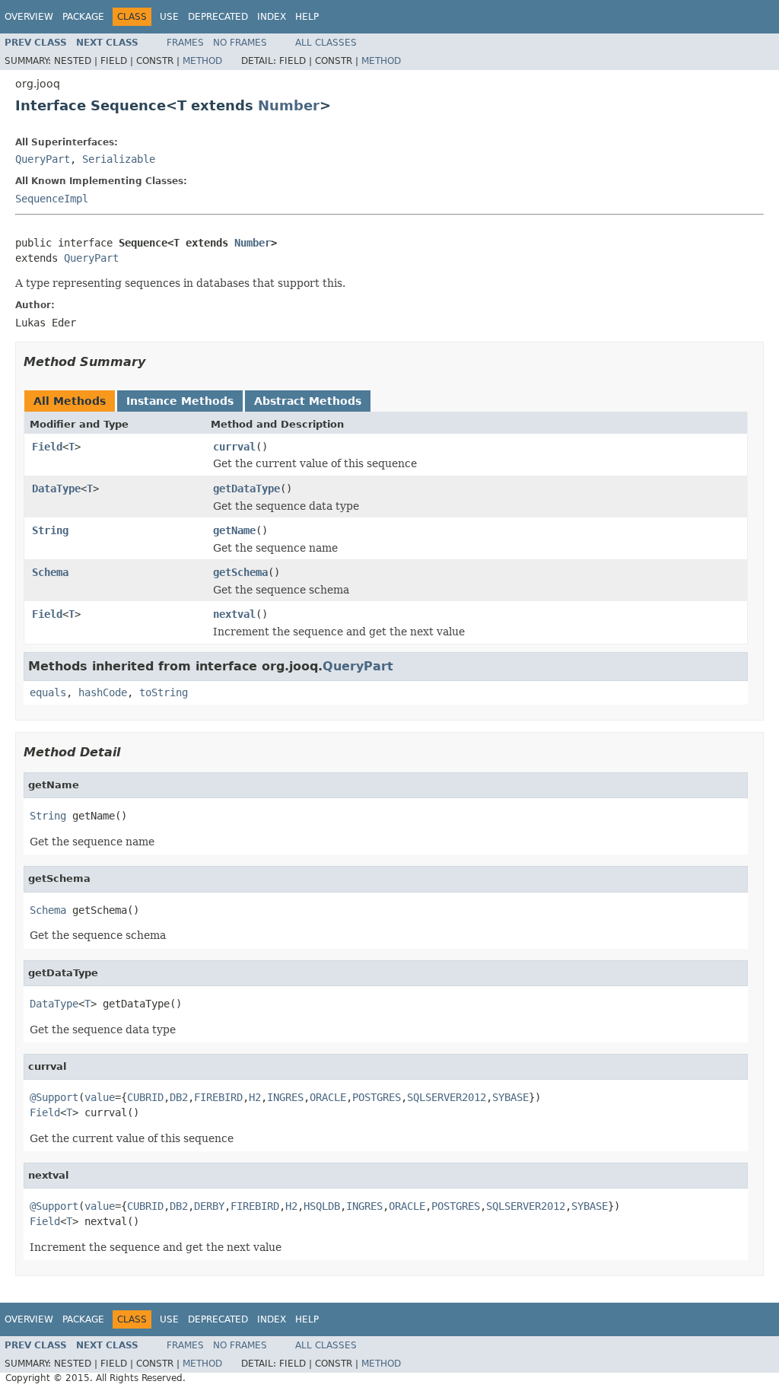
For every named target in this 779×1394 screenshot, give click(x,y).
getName (234, 530)
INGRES (285, 1097)
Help (307, 16)
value (99, 1097)
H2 (255, 1097)
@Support (54, 1097)
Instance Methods (180, 401)
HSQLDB (322, 1206)
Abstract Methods (307, 401)
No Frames (240, 42)
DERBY (209, 1206)
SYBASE (510, 1097)
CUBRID (145, 1097)
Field (47, 447)
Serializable (118, 159)
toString (163, 692)
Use (169, 16)
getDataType (246, 488)
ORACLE (328, 1097)
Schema (50, 572)
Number (289, 105)
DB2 (179, 1097)
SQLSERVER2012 (446, 1097)
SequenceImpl (51, 199)
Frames (185, 42)
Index (271, 16)
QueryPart (42, 159)
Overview (29, 16)
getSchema (240, 572)
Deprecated (218, 16)
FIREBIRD (218, 1097)
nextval (234, 614)
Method (202, 61)
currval (234, 447)
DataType (56, 488)
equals (48, 692)
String (50, 530)
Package (83, 16)
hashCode (102, 692)
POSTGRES (376, 1097)
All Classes (326, 42)
